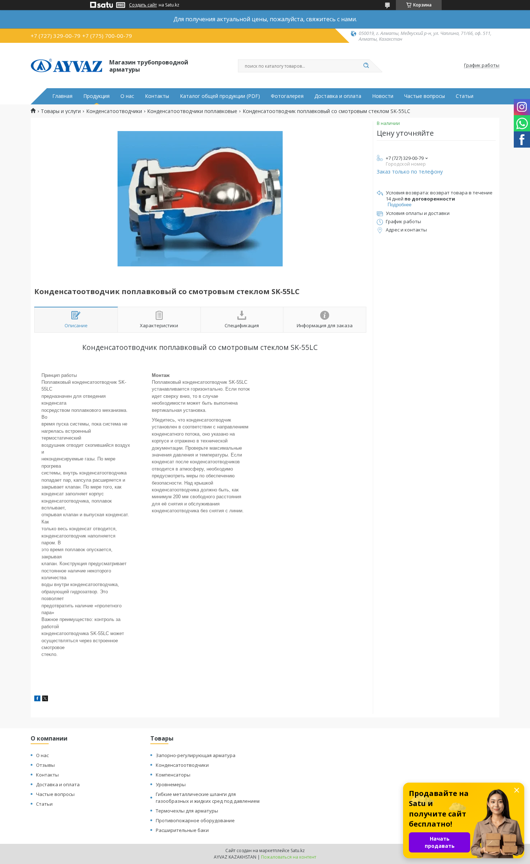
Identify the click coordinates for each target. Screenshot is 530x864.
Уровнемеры (171, 784)
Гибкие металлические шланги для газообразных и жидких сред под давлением (208, 797)
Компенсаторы (173, 774)
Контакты (157, 96)
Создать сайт (143, 5)
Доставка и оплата (337, 96)
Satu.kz (298, 850)
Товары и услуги (61, 111)
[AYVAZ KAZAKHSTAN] (67, 66)
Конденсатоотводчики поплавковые (192, 111)
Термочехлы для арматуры (187, 810)
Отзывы (45, 765)
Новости (382, 96)
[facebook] (37, 699)
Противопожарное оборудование (195, 820)
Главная (62, 96)
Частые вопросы (424, 96)
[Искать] (366, 65)
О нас (127, 96)
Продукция (96, 96)
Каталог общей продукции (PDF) (220, 96)
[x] (45, 699)
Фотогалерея (287, 96)
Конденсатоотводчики (114, 111)
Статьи (464, 96)
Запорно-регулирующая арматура (195, 755)
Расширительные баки (182, 830)
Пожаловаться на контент (288, 857)
